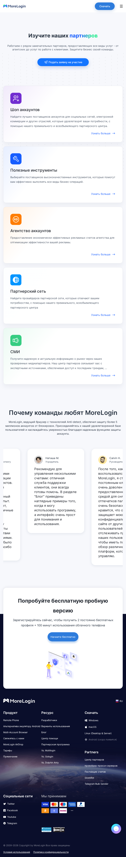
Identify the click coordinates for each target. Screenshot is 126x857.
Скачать (104, 6)
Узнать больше (100, 133)
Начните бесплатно (63, 636)
